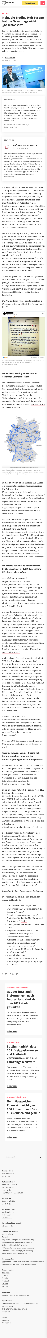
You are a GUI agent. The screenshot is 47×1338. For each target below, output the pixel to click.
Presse (4, 1317)
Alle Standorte (7, 1226)
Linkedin (5, 1275)
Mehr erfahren (7, 1234)
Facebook (5, 1281)
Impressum (6, 1320)
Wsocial (5, 1286)
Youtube (5, 1278)
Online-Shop (7, 1217)
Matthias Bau (10, 57)
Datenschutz (6, 1323)
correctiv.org (8, 3)
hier (28, 1295)
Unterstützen (30, 3)
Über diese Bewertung (20, 148)
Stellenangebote (24, 1253)
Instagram (5, 1272)
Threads (5, 1283)
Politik (5, 14)
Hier (3, 1261)
